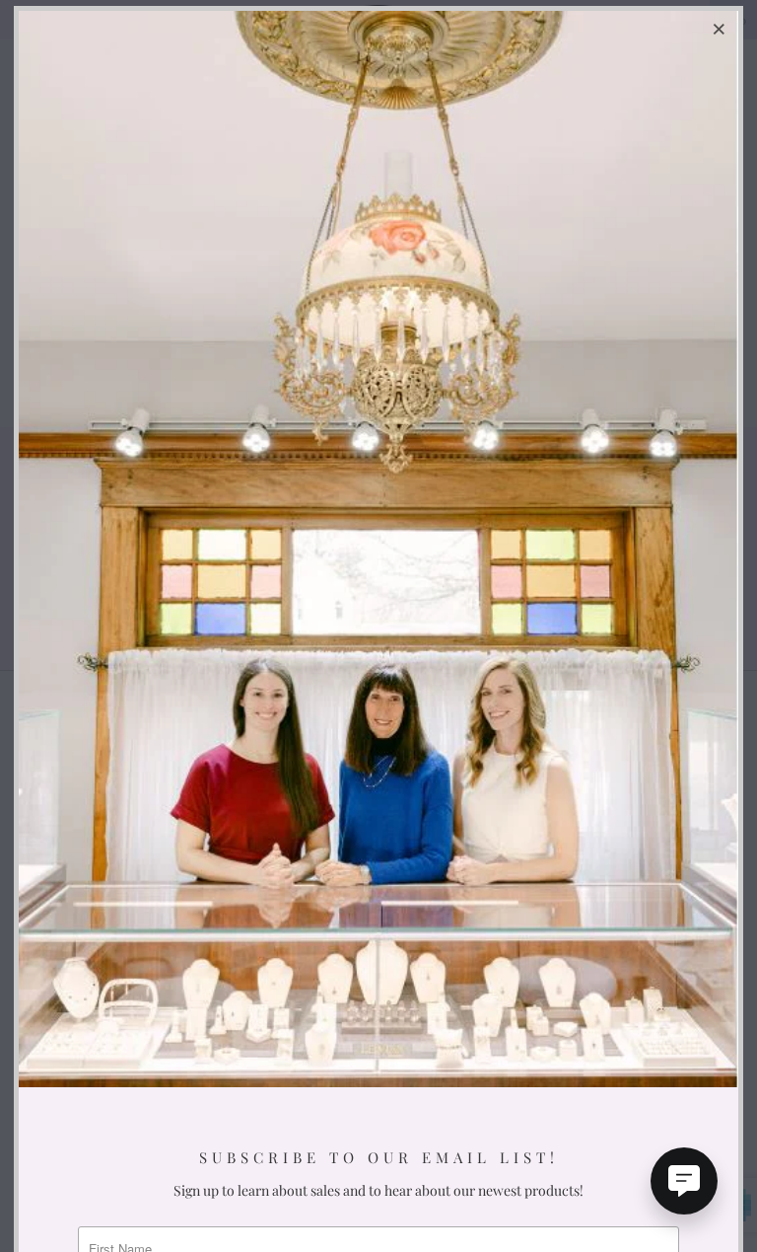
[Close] (720, 28)
